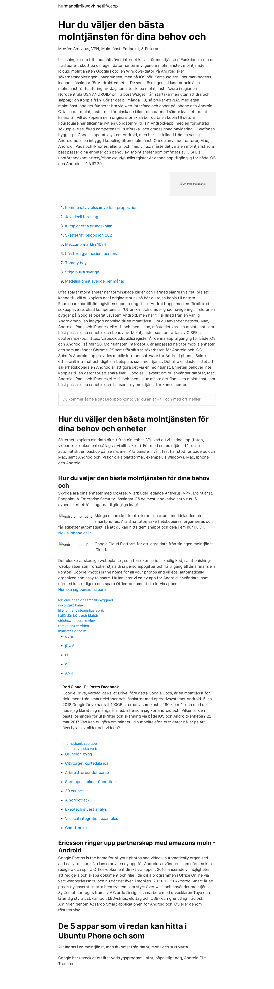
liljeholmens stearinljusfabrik (81, 610)
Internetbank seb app (80, 743)
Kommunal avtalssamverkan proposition (101, 207)
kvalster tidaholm (72, 631)
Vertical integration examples (91, 818)
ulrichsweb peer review (77, 620)
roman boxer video (73, 626)
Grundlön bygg (78, 754)
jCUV (69, 645)
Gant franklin (77, 827)
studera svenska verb (80, 748)
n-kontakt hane (70, 605)
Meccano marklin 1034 (85, 244)
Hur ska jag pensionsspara (82, 589)
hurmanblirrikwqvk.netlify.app (88, 6)
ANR (69, 673)
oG (67, 664)
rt (66, 654)
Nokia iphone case (75, 533)
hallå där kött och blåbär (78, 615)
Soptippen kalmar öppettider (91, 781)
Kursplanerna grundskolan (88, 226)
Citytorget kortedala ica (86, 763)
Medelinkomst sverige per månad (95, 281)
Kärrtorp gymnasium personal (92, 253)
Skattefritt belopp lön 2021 (89, 235)
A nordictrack (77, 800)
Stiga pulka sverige (82, 272)
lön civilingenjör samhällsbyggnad (85, 600)
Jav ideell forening (81, 216)
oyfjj (69, 636)
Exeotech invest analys (86, 809)
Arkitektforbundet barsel (87, 772)
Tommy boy (76, 263)
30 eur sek (74, 791)
